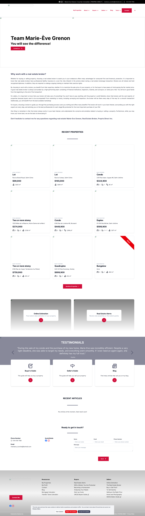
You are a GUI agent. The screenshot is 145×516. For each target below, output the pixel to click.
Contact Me (16, 497)
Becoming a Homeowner (82, 487)
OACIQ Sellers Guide (113, 497)
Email (95, 439)
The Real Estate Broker (114, 485)
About (86, 10)
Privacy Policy (36, 508)
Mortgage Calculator (48, 492)
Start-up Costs (79, 492)
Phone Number (118, 439)
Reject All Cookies (71, 511)
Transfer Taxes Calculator (50, 494)
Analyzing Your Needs (81, 490)
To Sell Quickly (111, 490)
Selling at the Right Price (114, 492)
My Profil (44, 485)
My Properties (77, 10)
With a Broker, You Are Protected (84, 485)
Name (75, 439)
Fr (135, 10)
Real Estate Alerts (80, 483)
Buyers (94, 10)
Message (76, 444)
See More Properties (71, 286)
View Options (59, 511)
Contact (126, 10)
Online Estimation (112, 483)
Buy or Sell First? (112, 487)
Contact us (16, 48)
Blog (111, 10)
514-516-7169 (130, 2)
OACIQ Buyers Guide (81, 494)
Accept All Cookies (84, 511)
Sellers (103, 10)
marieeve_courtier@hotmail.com (113, 2)
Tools (117, 10)
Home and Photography (114, 494)
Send (102, 458)
